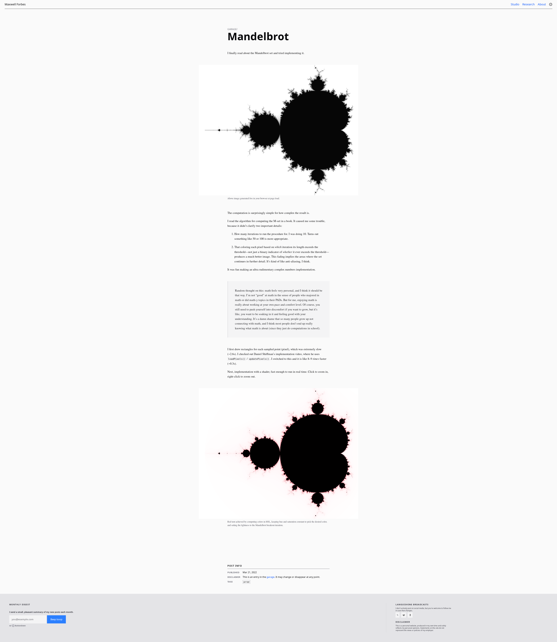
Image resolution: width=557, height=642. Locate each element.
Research (528, 4)
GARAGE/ (232, 29)
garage (270, 577)
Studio (515, 4)
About (542, 4)
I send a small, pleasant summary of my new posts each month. (41, 612)
